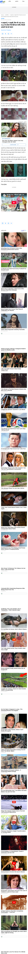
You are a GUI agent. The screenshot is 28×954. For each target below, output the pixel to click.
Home (2, 15)
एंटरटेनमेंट (6, 15)
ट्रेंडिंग (9, 1)
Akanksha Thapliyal (6, 30)
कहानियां (16, 1)
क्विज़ (23, 1)
